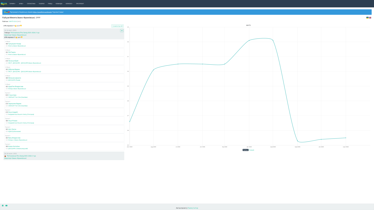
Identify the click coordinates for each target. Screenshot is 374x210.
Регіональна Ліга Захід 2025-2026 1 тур (21, 156)
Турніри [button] (12, 3)
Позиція (251, 150)
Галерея (41, 3)
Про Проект (80, 3)
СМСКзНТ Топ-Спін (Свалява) (17, 97)
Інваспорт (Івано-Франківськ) (15, 35)
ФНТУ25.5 (15, 21)
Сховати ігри (116, 26)
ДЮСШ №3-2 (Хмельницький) (18, 148)
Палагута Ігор (193, 208)
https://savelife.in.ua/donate (42, 12)
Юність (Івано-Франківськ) (17, 46)
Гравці (50, 3)
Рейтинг (245, 150)
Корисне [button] (69, 3)
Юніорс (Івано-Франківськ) (17, 88)
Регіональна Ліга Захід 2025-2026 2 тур (25, 32)
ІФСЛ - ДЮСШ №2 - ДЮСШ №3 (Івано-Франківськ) (24, 63)
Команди (59, 3)
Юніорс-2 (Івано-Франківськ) (17, 140)
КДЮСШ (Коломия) (14, 131)
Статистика (31, 3)
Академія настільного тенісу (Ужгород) (21, 114)
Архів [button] (20, 3)
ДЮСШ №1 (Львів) (14, 80)
